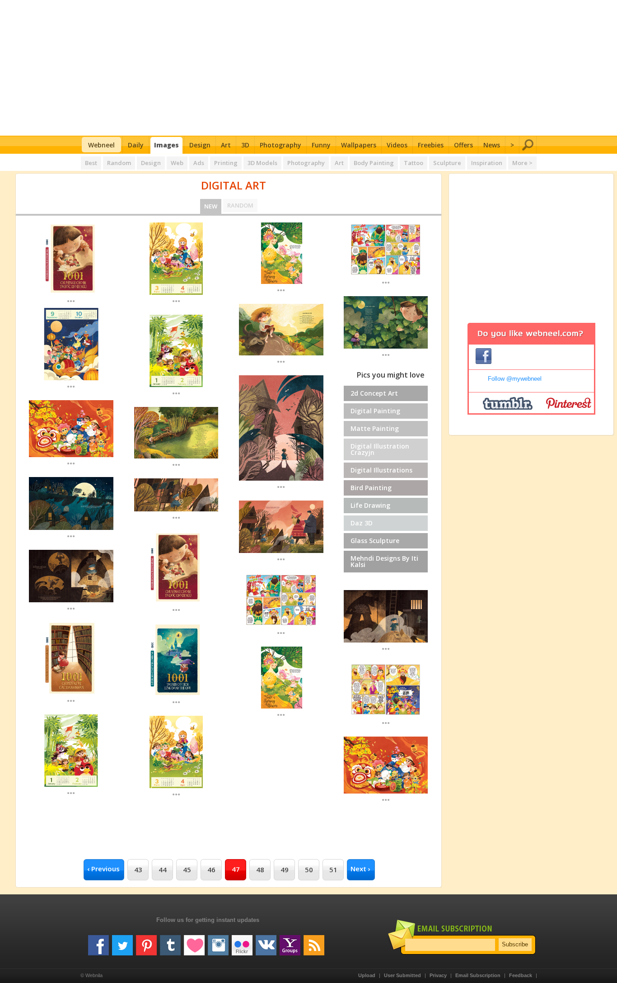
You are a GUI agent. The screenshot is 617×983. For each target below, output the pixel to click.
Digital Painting (375, 410)
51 (333, 869)
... (71, 300)
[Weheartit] (194, 941)
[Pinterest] (146, 941)
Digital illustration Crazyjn (380, 449)
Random (119, 163)
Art (226, 145)
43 (138, 869)
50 (309, 869)
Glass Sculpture (375, 540)
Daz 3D (362, 523)
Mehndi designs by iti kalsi (384, 561)
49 (284, 869)
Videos (397, 145)
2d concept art (374, 393)
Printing (226, 163)
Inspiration (486, 163)
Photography (280, 145)
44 (163, 869)
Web (177, 163)
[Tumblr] (170, 941)
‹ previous (103, 868)
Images (166, 145)
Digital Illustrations (381, 470)
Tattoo (413, 163)
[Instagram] (218, 941)
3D (245, 145)
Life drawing (370, 505)
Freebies (431, 145)
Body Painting (374, 163)
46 (211, 869)
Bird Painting (371, 487)
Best (91, 163)
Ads (198, 163)
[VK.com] (266, 941)
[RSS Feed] (314, 941)
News (491, 145)
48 (260, 869)
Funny (321, 145)
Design (199, 145)
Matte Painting (375, 428)
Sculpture (447, 163)
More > (522, 163)
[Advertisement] (308, 68)
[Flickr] (242, 941)
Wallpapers (358, 145)
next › (360, 868)
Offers (463, 145)
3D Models (262, 163)
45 (187, 869)
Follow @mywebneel (515, 378)
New (210, 206)
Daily (136, 145)
